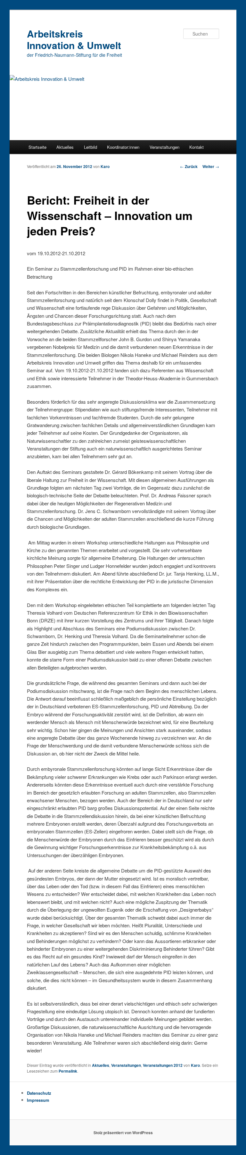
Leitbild (90, 147)
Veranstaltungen (164, 147)
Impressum (38, 1100)
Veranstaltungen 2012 (163, 1065)
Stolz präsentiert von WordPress (123, 1132)
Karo (105, 166)
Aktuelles (65, 147)
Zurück (189, 166)
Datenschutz (39, 1093)
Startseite (37, 147)
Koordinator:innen (123, 147)
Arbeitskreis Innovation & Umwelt (74, 39)
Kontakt (196, 147)
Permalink (68, 1071)
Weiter (210, 166)
